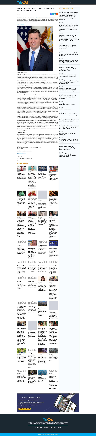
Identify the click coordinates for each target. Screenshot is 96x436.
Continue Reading (20, 24)
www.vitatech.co (37, 144)
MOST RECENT (40, 2)
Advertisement (53, 427)
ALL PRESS (46, 2)
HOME (35, 2)
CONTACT (51, 2)
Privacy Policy (46, 427)
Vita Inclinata (38, 18)
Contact (59, 427)
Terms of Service (38, 427)
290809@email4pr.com (21, 153)
